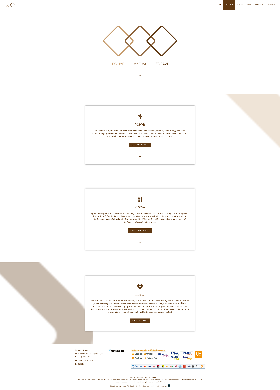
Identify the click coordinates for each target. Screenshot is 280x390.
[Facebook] (76, 365)
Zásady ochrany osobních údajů (122, 386)
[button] (140, 145)
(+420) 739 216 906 (83, 357)
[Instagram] (79, 365)
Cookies (138, 386)
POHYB (118, 64)
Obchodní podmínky (150, 386)
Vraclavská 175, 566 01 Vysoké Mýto (90, 353)
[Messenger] (82, 365)
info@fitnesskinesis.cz (85, 360)
